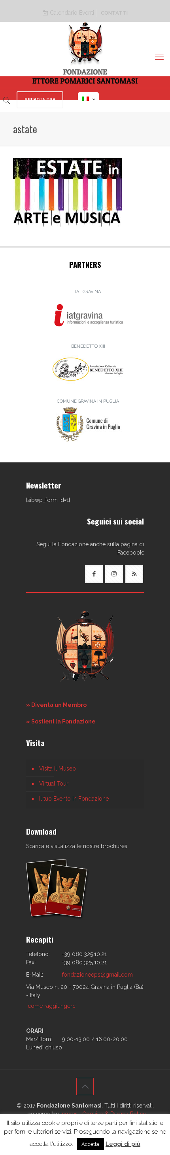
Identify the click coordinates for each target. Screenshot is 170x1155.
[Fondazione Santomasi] (85, 53)
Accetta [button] (90, 1144)
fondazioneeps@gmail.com (97, 974)
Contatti (114, 13)
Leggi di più (123, 1143)
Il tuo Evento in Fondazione (74, 798)
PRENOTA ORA (40, 99)
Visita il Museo (57, 768)
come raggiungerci (52, 1006)
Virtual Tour (53, 783)
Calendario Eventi (71, 12)
